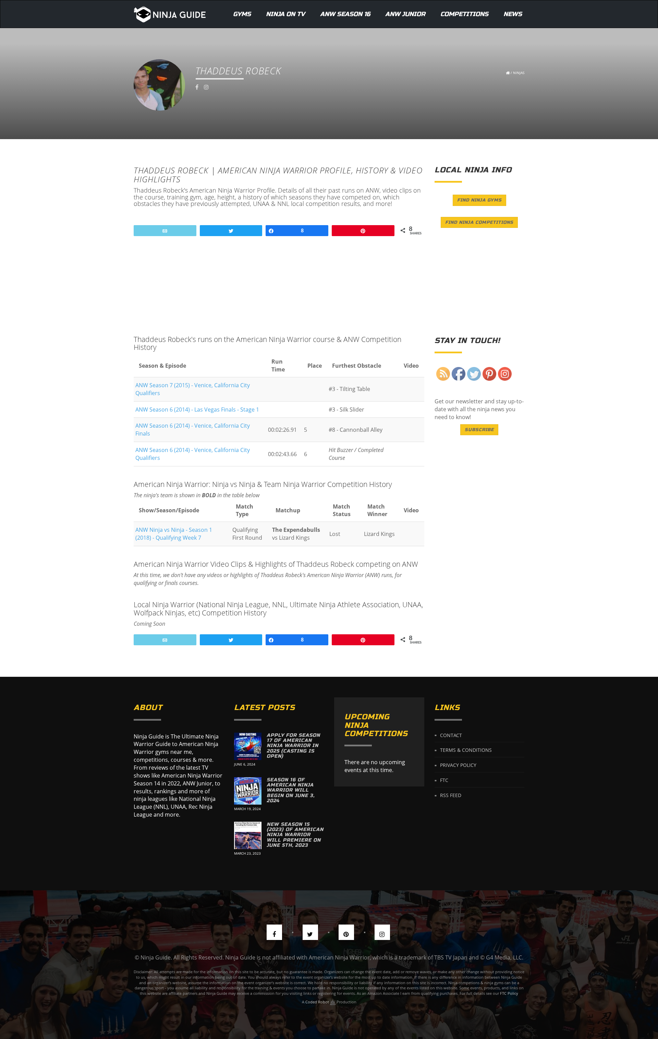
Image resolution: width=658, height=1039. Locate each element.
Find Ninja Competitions (479, 222)
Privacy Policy (458, 765)
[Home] (170, 14)
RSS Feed (450, 795)
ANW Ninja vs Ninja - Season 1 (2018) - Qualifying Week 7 (173, 533)
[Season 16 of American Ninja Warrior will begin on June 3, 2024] (247, 791)
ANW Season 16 (345, 14)
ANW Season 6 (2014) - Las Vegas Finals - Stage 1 (197, 409)
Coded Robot (317, 1001)
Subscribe (479, 429)
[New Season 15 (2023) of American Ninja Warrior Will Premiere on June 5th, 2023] (247, 835)
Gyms (242, 14)
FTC (444, 780)
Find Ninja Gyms (479, 200)
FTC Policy (509, 993)
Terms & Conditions (466, 750)
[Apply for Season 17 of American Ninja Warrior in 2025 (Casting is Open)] (247, 746)
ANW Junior (405, 14)
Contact (451, 735)
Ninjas (518, 72)
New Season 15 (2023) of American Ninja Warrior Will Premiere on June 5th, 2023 (295, 834)
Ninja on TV (285, 14)
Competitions (464, 14)
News (512, 14)
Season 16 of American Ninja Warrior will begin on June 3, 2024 (291, 790)
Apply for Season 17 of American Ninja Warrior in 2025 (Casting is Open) (293, 745)
